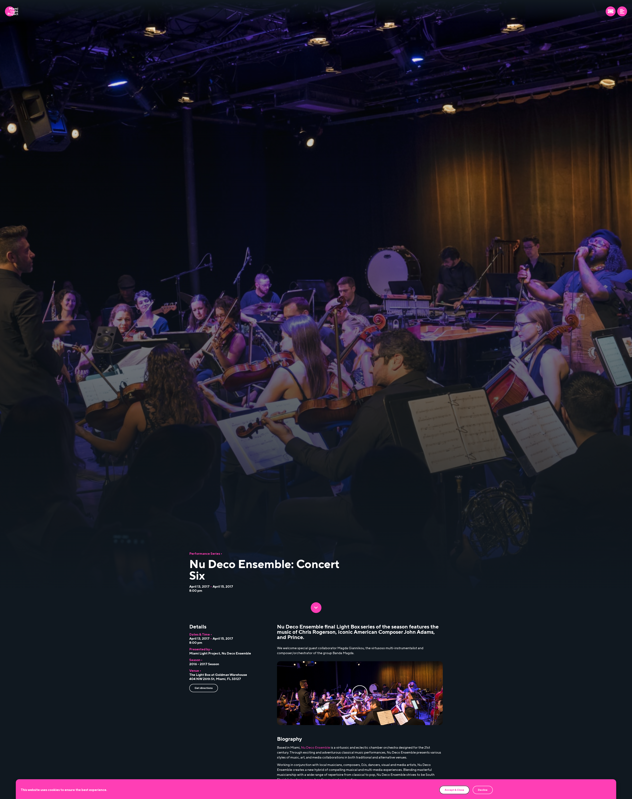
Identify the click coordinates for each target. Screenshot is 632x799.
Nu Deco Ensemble (236, 653)
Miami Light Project (204, 653)
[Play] (360, 693)
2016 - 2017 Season (204, 664)
